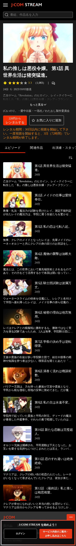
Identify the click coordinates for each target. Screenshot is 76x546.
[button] (15, 120)
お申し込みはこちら (56, 533)
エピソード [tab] (13, 147)
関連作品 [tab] (36, 147)
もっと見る (36, 104)
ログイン (20, 533)
